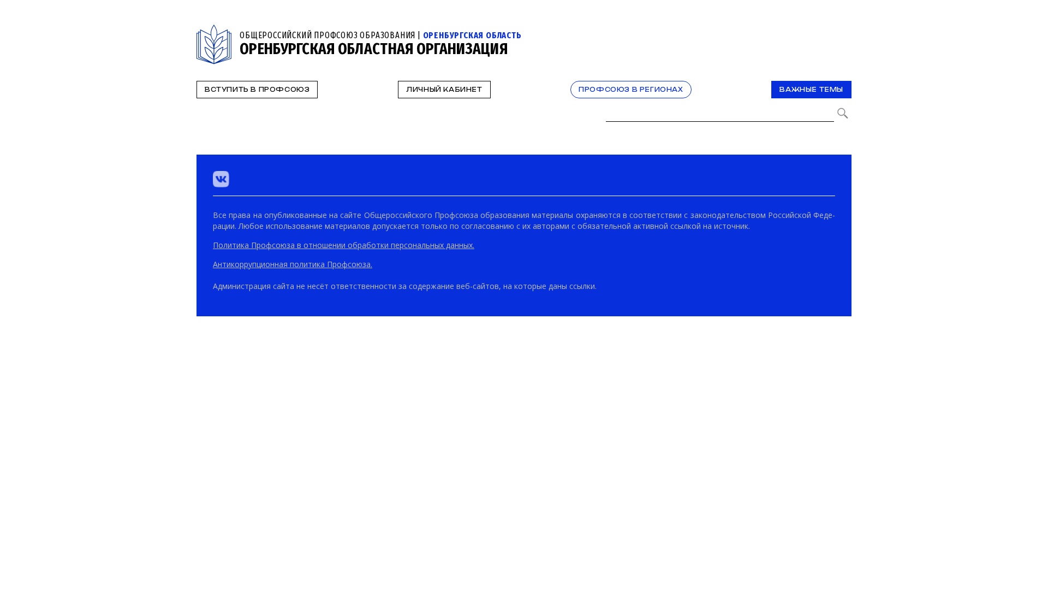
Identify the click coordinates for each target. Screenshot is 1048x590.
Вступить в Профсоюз (257, 89)
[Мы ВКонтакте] (221, 179)
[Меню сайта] (842, 31)
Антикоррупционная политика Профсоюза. (292, 264)
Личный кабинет (444, 89)
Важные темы (811, 89)
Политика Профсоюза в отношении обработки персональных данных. (343, 245)
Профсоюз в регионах (631, 89)
